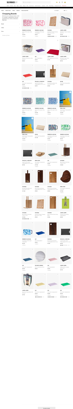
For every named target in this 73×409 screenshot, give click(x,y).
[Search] (24, 2)
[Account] (59, 2)
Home (2, 10)
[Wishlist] (62, 2)
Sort (64, 10)
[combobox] (37, 2)
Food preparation (24, 10)
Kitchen (18, 10)
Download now (43, 7)
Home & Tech (8, 10)
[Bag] (65, 2)
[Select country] (57, 2)
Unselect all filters (6, 35)
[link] (27, 32)
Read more (4, 20)
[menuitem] (8, 6)
